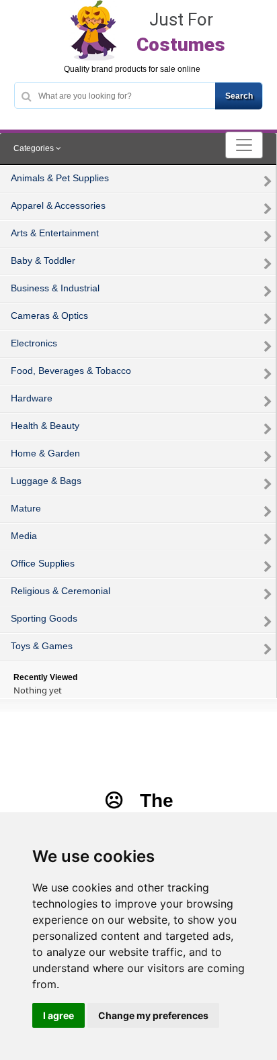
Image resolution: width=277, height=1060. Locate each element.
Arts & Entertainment (55, 233)
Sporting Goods (44, 618)
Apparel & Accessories (58, 205)
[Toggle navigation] (244, 145)
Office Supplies (43, 563)
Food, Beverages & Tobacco (71, 370)
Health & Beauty (45, 425)
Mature (26, 508)
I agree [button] (58, 1015)
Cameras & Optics (49, 315)
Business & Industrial (55, 288)
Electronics (34, 343)
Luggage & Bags (46, 480)
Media (24, 535)
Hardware (31, 398)
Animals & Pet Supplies (60, 178)
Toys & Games (42, 645)
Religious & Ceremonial (60, 590)
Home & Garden (45, 453)
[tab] (138, 149)
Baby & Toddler (43, 260)
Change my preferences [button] (153, 1015)
